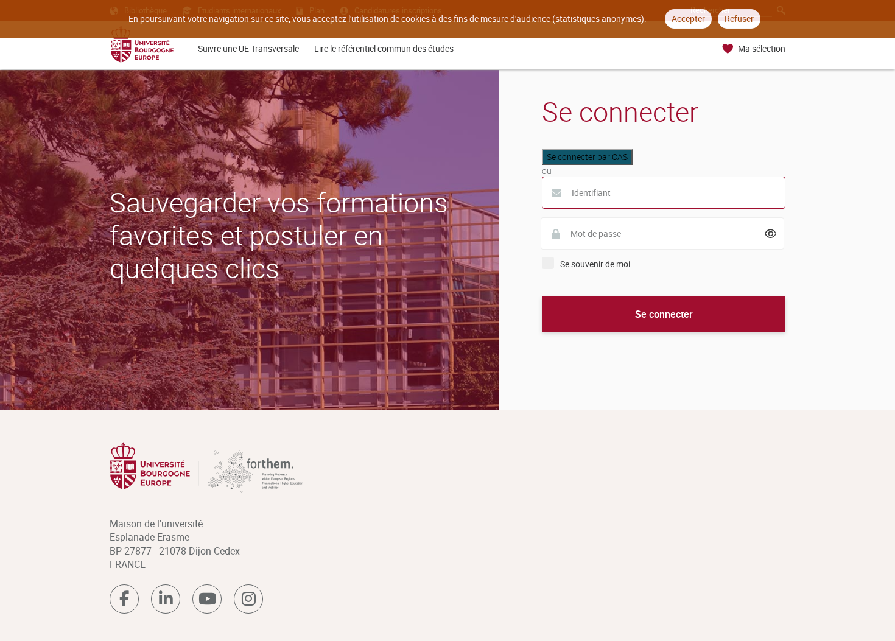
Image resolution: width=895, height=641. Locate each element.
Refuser (739, 18)
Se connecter (664, 314)
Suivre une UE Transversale (248, 48)
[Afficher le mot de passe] (771, 233)
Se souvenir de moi (595, 264)
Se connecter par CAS (587, 157)
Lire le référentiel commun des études (384, 48)
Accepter (688, 18)
